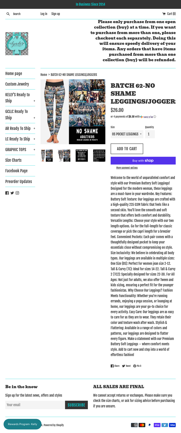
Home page (13, 73)
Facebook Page (16, 170)
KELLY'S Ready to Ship (20, 97)
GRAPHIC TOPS (20, 149)
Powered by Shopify (54, 425)
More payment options (127, 167)
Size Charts (13, 160)
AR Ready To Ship (20, 128)
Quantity (149, 127)
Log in (43, 14)
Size (113, 127)
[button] (143, 116)
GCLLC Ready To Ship (20, 114)
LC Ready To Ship (20, 139)
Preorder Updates (18, 181)
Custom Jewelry (17, 84)
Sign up (55, 14)
